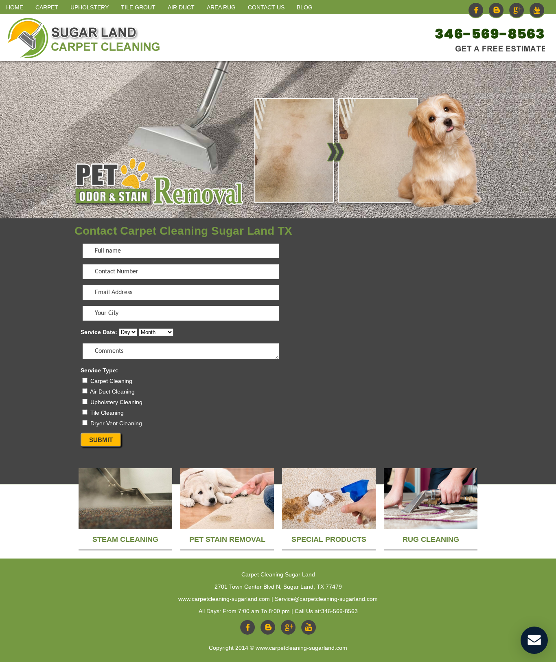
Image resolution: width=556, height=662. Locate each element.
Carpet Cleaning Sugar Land (278, 574)
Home (14, 7)
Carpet (46, 7)
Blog (305, 7)
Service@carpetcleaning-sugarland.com (326, 599)
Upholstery (89, 7)
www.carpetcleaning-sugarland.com (224, 599)
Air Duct (181, 7)
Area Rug (221, 7)
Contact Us (266, 7)
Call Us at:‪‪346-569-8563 (326, 611)
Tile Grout (138, 7)
